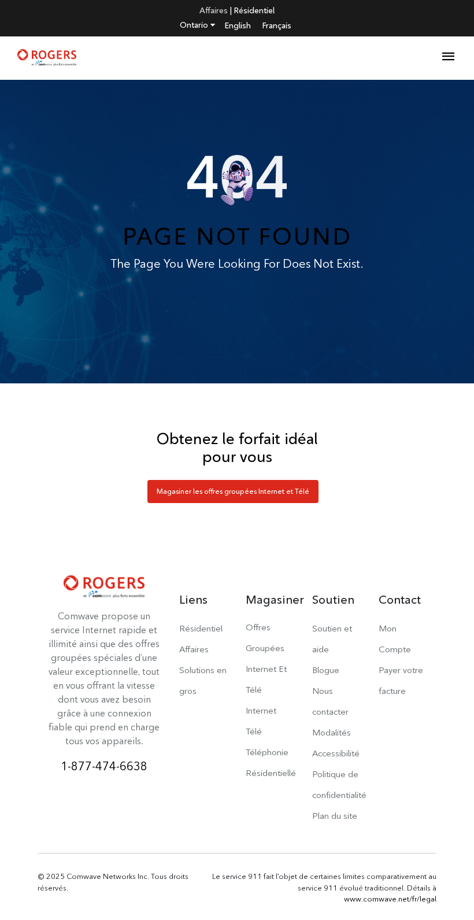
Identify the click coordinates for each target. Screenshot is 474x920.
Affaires (213, 10)
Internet (261, 710)
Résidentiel (254, 10)
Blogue (325, 669)
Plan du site (334, 815)
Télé (254, 731)
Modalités (331, 732)
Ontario (195, 25)
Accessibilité (336, 753)
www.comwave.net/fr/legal (390, 898)
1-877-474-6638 (104, 766)
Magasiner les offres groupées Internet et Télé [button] (233, 491)
